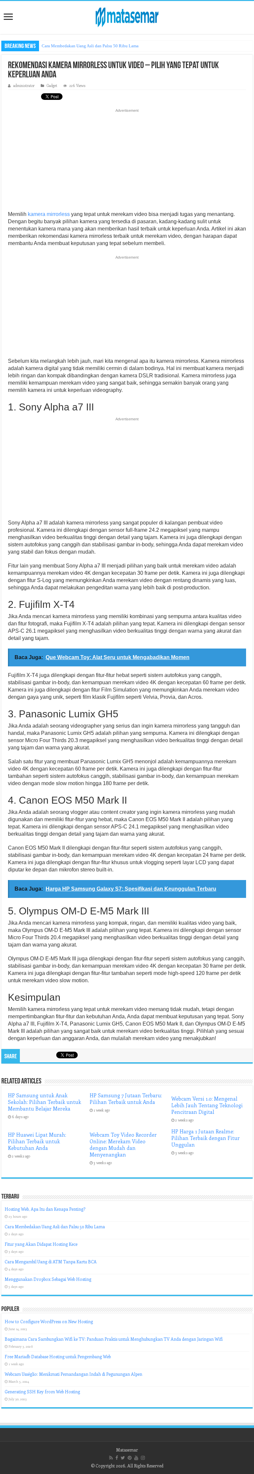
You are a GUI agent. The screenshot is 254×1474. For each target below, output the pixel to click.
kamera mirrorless (49, 214)
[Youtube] (136, 1458)
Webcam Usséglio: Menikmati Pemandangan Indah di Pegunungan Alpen (73, 1374)
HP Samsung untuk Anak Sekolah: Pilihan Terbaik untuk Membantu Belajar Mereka (44, 1102)
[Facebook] (117, 1458)
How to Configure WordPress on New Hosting (49, 1321)
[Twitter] (123, 1458)
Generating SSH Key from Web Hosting (42, 1391)
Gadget (52, 85)
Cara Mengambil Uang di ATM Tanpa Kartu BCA (51, 1261)
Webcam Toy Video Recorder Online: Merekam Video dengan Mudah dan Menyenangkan (123, 1144)
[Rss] (110, 1458)
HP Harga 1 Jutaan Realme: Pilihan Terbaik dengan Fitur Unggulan (205, 1138)
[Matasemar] (127, 16)
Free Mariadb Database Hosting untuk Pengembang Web (58, 1356)
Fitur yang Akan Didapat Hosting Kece (41, 1244)
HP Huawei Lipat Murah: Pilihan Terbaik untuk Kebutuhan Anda (37, 1141)
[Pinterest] (129, 1458)
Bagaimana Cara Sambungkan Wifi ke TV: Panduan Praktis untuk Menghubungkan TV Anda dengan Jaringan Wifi (114, 1339)
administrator (24, 85)
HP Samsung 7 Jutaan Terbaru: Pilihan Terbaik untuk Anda (126, 1098)
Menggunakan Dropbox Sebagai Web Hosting (48, 1279)
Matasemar (127, 1450)
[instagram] (143, 1458)
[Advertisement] (127, 161)
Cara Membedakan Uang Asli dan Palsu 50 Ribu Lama (90, 45)
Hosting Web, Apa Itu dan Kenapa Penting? (45, 1209)
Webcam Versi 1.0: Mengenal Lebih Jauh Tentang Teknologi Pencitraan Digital (207, 1105)
